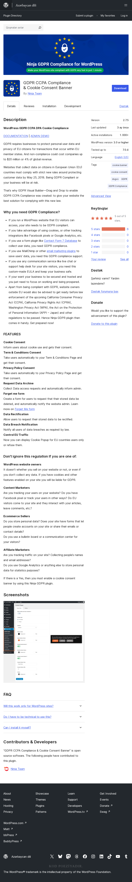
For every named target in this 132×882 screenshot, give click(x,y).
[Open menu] (126, 5)
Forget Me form (25, 409)
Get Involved (108, 793)
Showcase (42, 793)
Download (120, 88)
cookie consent (119, 172)
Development (72, 106)
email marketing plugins (61, 251)
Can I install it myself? (17, 727)
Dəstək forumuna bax (104, 291)
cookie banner (119, 165)
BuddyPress (12, 841)
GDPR (124, 179)
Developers (75, 805)
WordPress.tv (78, 811)
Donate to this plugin (104, 323)
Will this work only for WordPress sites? (28, 706)
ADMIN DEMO (40, 136)
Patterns (41, 811)
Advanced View (101, 196)
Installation (49, 106)
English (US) (122, 157)
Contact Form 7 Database (60, 240)
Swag (105, 811)
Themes (41, 799)
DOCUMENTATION (15, 136)
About (7, 793)
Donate (106, 805)
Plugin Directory (12, 15)
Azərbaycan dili (21, 856)
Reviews (29, 106)
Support (73, 799)
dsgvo (115, 179)
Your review (98, 259)
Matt (8, 829)
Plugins (40, 805)
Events (104, 799)
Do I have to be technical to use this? (27, 716)
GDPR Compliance (118, 186)
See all (124, 259)
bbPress (10, 835)
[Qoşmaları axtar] (39, 27)
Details (11, 106)
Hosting (8, 805)
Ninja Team (35, 93)
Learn (71, 793)
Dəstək (124, 106)
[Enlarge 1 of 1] (80, 605)
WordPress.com (15, 823)
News (7, 799)
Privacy (8, 811)
